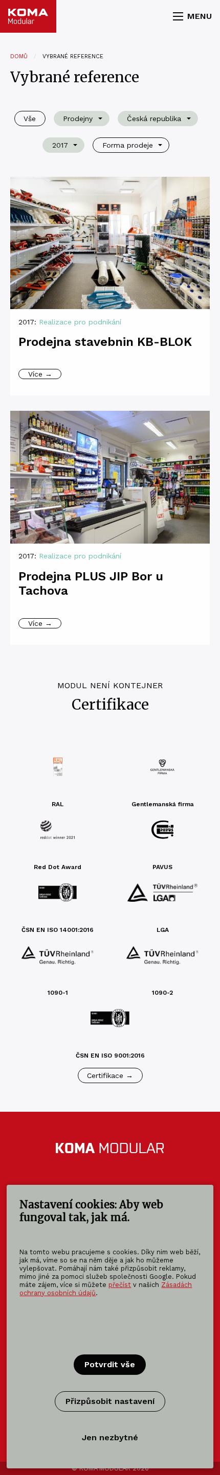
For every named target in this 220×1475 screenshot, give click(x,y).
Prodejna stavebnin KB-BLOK (105, 342)
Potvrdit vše (109, 1364)
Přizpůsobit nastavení (110, 1401)
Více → (40, 374)
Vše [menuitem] (30, 118)
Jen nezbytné (110, 1437)
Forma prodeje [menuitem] (127, 145)
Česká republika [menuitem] (154, 118)
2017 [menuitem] (60, 145)
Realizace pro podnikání (80, 322)
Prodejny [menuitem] (78, 118)
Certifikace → (110, 1075)
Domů (19, 56)
